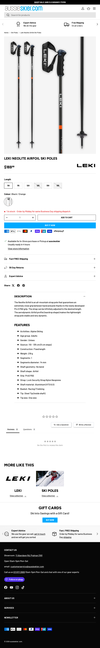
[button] (88, 8)
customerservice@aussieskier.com (27, 566)
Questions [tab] (27, 429)
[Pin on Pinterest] (23, 285)
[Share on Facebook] (18, 285)
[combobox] (50, 15)
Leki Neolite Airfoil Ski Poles (30, 33)
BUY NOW (50, 520)
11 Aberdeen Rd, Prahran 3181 (29, 555)
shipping (67, 537)
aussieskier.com (16, 641)
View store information (18, 248)
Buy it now (50, 225)
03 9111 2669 (19, 572)
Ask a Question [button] (63, 425)
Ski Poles (14, 33)
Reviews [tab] (10, 429)
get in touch (39, 534)
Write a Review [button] (85, 425)
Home (6, 33)
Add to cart (67, 217)
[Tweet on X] (13, 285)
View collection (18, 496)
